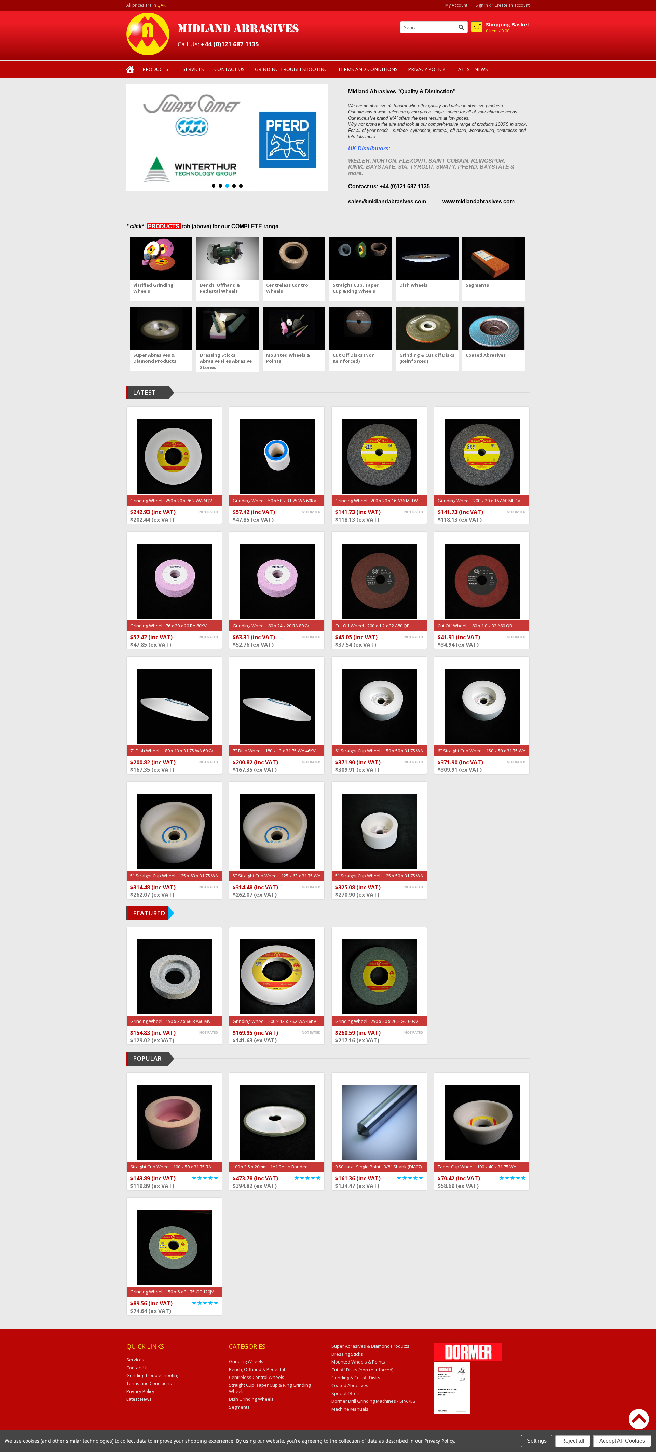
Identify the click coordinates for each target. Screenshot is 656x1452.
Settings (537, 1441)
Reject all (572, 1441)
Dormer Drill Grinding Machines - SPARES (373, 1401)
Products (155, 69)
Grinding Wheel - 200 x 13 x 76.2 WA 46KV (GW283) (274, 1024)
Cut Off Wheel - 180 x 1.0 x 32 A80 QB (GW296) (475, 628)
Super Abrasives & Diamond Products (370, 1346)
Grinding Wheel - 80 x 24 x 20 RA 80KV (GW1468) (271, 628)
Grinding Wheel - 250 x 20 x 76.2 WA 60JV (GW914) (171, 503)
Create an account (512, 5)
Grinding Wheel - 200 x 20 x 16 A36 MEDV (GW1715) (376, 503)
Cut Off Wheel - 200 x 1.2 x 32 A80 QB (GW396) (372, 628)
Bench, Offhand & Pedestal (257, 1369)
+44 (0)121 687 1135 (230, 44)
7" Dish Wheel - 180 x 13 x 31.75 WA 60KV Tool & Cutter (171, 754)
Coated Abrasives (349, 1385)
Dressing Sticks (347, 1354)
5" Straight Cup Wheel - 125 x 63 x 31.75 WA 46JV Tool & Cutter (276, 879)
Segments (239, 1407)
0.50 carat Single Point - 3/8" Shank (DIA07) (378, 1167)
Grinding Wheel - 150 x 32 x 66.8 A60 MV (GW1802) (170, 1024)
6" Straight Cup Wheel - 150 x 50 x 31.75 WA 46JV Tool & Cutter (481, 754)
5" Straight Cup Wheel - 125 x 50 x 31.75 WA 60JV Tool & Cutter (379, 879)
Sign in (482, 5)
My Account (456, 5)
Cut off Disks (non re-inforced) (362, 1370)
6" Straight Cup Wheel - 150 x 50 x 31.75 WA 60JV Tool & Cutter (379, 754)
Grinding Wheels (246, 1361)
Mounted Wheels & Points (358, 1362)
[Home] (130, 69)
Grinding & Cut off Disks (355, 1377)
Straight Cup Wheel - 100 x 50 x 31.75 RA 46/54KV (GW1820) (170, 1170)
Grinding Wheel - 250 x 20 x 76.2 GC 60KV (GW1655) (376, 1024)
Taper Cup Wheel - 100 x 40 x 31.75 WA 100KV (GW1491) (477, 1170)
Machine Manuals (349, 1409)
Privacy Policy (439, 1441)
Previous (120, 138)
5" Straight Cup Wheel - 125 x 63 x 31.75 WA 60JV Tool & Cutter (174, 879)
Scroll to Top (639, 1419)
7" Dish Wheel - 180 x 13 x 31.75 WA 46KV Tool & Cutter (274, 754)
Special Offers (346, 1393)
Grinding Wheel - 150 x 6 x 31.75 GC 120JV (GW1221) (172, 1295)
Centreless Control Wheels (256, 1377)
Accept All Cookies (622, 1441)
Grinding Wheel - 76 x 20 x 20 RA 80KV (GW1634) (168, 628)
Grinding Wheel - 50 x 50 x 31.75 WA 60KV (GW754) (274, 503)
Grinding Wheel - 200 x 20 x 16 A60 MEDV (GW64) (479, 503)
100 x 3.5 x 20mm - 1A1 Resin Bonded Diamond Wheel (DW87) (270, 1170)
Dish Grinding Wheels (251, 1399)
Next (132, 138)
